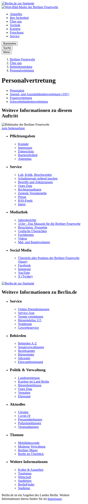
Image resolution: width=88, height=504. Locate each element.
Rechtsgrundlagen (29, 189)
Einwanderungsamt (30, 362)
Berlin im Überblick (31, 454)
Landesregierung (29, 378)
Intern (22, 204)
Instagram (24, 269)
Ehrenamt (24, 396)
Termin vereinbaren (30, 316)
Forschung (17, 32)
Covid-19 (24, 416)
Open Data (25, 186)
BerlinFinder (26, 484)
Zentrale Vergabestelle (32, 193)
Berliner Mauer (28, 450)
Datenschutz (26, 151)
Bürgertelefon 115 (29, 320)
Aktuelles (16, 14)
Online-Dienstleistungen (33, 309)
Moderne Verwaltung (31, 446)
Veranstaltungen (28, 427)
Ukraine (23, 412)
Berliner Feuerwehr (22, 59)
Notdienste (25, 324)
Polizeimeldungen (29, 423)
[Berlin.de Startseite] (18, 3)
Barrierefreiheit (27, 155)
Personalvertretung (22, 70)
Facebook (24, 265)
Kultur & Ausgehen (30, 469)
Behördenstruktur (21, 66)
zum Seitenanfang (13, 128)
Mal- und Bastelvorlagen (34, 242)
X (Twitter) (25, 276)
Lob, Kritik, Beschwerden (35, 174)
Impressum (25, 147)
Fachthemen (26, 235)
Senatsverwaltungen (31, 347)
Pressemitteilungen (30, 419)
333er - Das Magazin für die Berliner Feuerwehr (49, 223)
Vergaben (24, 392)
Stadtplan (24, 488)
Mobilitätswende (28, 443)
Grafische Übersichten (32, 231)
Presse (22, 197)
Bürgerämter (26, 354)
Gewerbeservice (28, 327)
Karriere (15, 29)
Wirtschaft (24, 477)
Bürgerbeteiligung (29, 385)
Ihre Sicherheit (19, 17)
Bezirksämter (26, 351)
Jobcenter (24, 358)
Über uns (16, 21)
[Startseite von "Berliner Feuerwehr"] (30, 7)
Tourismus (25, 473)
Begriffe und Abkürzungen (35, 182)
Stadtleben (25, 480)
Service (14, 36)
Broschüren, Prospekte (32, 227)
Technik (15, 25)
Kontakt (23, 144)
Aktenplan (25, 158)
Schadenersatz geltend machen (38, 178)
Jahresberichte (27, 220)
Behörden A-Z (27, 343)
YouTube (24, 272)
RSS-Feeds (25, 200)
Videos (22, 238)
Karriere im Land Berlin (33, 381)
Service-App (26, 313)
